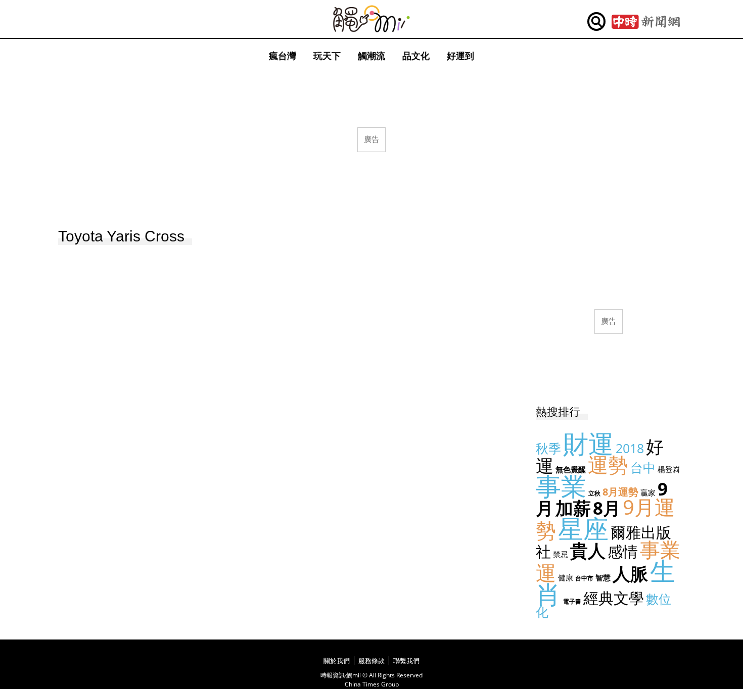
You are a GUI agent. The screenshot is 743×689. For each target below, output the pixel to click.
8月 (607, 508)
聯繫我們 (406, 660)
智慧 (603, 577)
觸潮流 (371, 56)
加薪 (573, 508)
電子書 (572, 601)
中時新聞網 (646, 22)
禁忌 (560, 554)
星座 (583, 528)
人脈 (630, 573)
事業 (561, 486)
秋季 (548, 448)
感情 (623, 551)
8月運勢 (620, 492)
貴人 (588, 550)
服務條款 (371, 660)
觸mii (371, 19)
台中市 (584, 578)
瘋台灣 (282, 56)
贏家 (648, 492)
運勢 (608, 464)
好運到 (460, 56)
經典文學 (613, 597)
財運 (588, 443)
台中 (643, 467)
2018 (630, 448)
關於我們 (336, 660)
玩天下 (327, 56)
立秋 (594, 493)
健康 (565, 577)
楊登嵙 (669, 469)
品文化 (416, 56)
